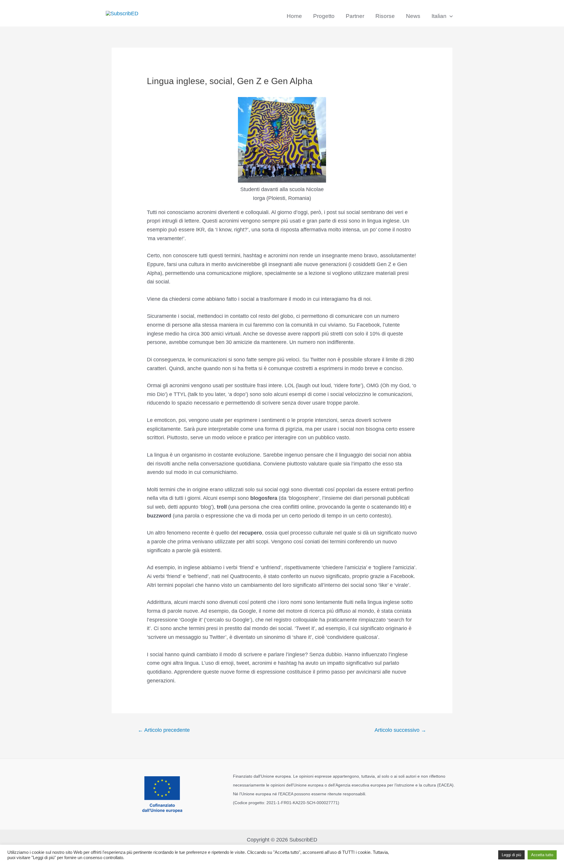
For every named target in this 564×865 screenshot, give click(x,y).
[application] (449, 16)
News (413, 16)
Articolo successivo (400, 730)
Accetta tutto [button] (542, 855)
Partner (355, 16)
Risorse (385, 16)
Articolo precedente (164, 730)
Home (294, 16)
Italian (439, 16)
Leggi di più (511, 855)
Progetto (324, 16)
